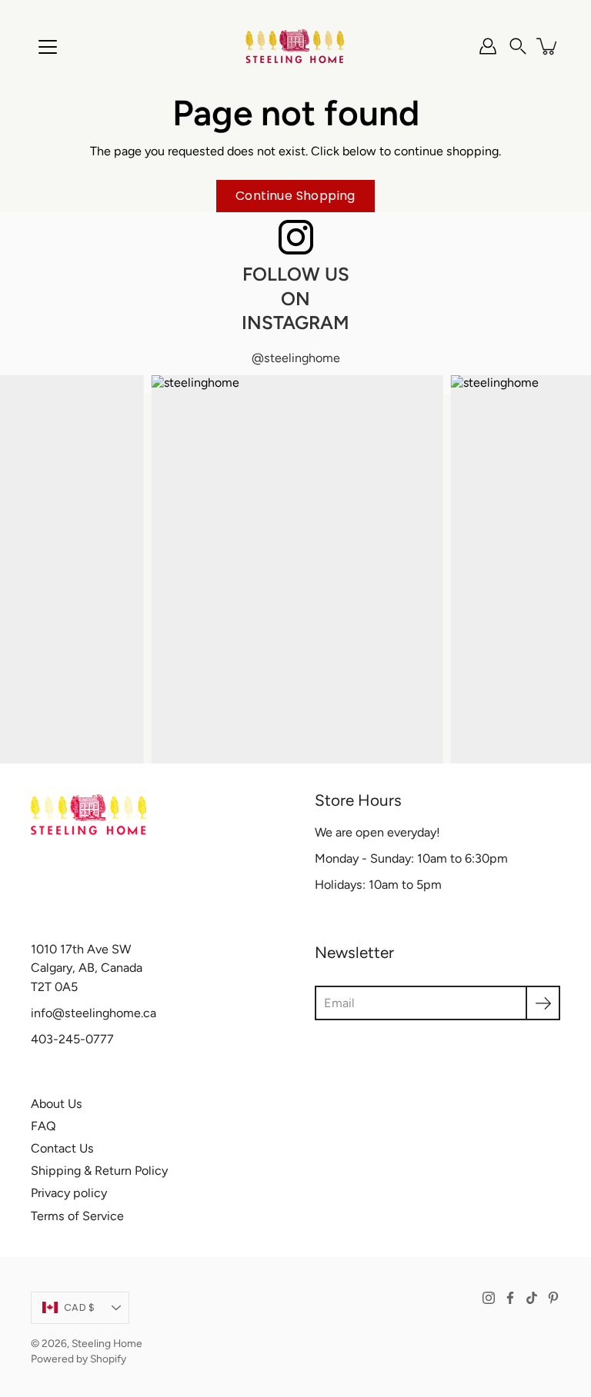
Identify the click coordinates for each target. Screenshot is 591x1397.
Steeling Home (107, 1343)
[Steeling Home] (295, 46)
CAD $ (79, 1307)
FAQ (43, 1126)
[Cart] (548, 46)
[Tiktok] (532, 1298)
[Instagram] (489, 1298)
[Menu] (48, 47)
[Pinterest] (553, 1298)
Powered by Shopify (78, 1358)
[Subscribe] (543, 1003)
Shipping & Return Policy (99, 1170)
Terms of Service (77, 1216)
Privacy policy (69, 1193)
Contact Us (62, 1148)
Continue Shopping (295, 196)
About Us (56, 1103)
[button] (517, 46)
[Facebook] (510, 1298)
